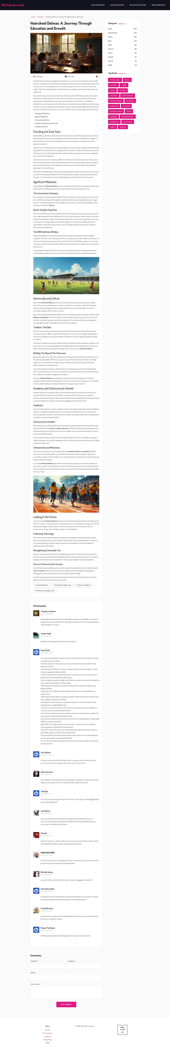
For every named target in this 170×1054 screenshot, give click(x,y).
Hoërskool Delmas (42, 585)
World (110, 45)
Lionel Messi (113, 96)
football (124, 85)
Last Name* (71, 961)
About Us (47, 1030)
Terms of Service (48, 1033)
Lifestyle (110, 57)
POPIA (47, 1043)
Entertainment (112, 33)
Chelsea (127, 80)
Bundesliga (113, 117)
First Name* (34, 961)
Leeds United (114, 106)
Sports (110, 29)
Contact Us (47, 1036)
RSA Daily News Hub (12, 5)
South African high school (63, 585)
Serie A (129, 111)
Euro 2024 (123, 90)
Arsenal (112, 90)
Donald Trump (114, 122)
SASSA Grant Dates (98, 5)
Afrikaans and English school (46, 591)
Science (110, 61)
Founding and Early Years (42, 113)
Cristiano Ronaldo (127, 96)
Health (110, 65)
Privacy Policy (47, 1040)
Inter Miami (113, 85)
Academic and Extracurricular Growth (46, 123)
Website (32, 973)
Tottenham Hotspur (128, 117)
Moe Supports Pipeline (138, 5)
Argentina (123, 127)
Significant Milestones (41, 117)
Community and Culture (42, 120)
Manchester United (116, 101)
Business (111, 49)
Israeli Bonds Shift (159, 5)
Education (40, 17)
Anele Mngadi (39, 76)
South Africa (130, 101)
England (112, 127)
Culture (110, 53)
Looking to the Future (41, 127)
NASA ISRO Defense (117, 5)
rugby (48, 107)
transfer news (127, 122)
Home (33, 17)
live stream (126, 106)
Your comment (35, 984)
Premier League (115, 80)
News (110, 41)
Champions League (116, 111)
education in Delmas (84, 585)
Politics (110, 37)
